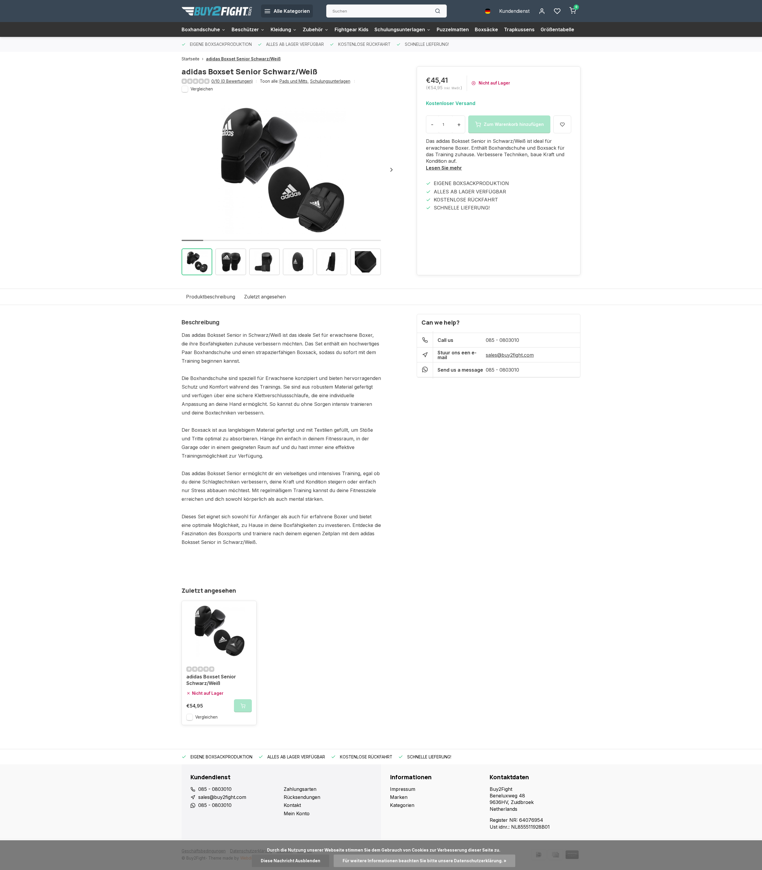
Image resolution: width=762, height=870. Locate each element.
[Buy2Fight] (217, 11)
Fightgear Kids (351, 29)
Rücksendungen (302, 797)
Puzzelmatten (453, 29)
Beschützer (245, 29)
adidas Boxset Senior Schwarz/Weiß (243, 59)
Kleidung (281, 29)
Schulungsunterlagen (399, 29)
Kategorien (402, 805)
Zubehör (313, 29)
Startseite (190, 59)
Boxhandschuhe (201, 29)
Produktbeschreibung (210, 297)
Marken (398, 797)
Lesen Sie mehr (444, 168)
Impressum (402, 789)
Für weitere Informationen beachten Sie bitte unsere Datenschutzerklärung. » (424, 860)
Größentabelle (557, 29)
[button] (391, 169)
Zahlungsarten (300, 789)
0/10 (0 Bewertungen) (232, 81)
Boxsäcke (486, 29)
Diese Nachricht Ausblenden (290, 860)
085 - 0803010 (502, 340)
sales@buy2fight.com (510, 355)
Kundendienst (514, 11)
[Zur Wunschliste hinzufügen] (247, 610)
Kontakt (292, 805)
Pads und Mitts (294, 81)
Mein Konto (297, 813)
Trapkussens (519, 29)
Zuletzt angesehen (265, 297)
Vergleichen (201, 89)
